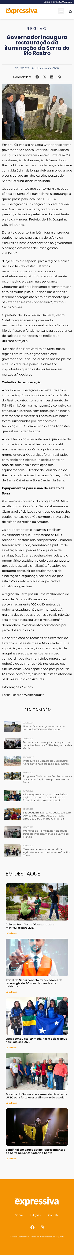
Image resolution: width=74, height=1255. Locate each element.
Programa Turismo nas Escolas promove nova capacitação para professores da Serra (47, 779)
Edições (35, 1215)
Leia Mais (11, 933)
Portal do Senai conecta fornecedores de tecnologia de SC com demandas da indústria (34, 983)
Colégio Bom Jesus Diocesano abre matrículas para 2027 (30, 926)
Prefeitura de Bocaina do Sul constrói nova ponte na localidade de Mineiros (45, 762)
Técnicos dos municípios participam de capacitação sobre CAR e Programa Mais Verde (47, 745)
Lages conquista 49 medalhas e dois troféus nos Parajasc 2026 (36, 1040)
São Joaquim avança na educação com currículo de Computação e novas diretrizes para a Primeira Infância (47, 815)
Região (37, 28)
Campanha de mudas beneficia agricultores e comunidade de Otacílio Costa (46, 852)
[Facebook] (32, 1227)
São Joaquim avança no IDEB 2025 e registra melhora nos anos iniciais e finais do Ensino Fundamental (45, 797)
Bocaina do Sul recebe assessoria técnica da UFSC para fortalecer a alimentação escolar (36, 1096)
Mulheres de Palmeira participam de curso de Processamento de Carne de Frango (46, 833)
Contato (53, 1215)
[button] (61, 11)
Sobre (19, 1215)
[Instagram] (42, 1227)
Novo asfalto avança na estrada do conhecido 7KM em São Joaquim (44, 728)
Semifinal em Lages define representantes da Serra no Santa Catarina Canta (35, 1151)
